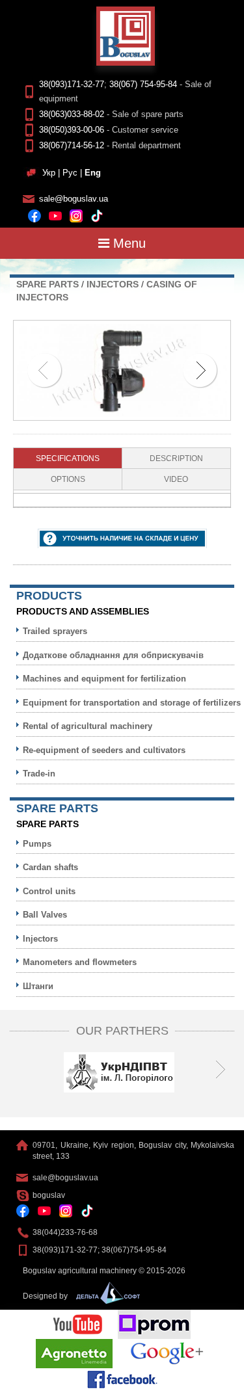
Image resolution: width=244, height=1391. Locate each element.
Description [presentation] (176, 458)
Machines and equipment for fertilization (104, 678)
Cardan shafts (50, 867)
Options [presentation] (68, 479)
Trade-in (39, 773)
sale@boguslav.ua (73, 199)
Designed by (46, 1296)
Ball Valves (45, 915)
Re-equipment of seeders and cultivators (104, 750)
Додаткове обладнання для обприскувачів (113, 655)
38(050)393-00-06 (71, 130)
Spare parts (47, 284)
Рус (69, 173)
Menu (127, 243)
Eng (93, 173)
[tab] (68, 458)
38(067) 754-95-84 (143, 84)
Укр (48, 173)
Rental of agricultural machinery (87, 726)
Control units (49, 891)
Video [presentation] (176, 479)
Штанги (38, 986)
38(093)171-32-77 (71, 84)
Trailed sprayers (55, 631)
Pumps (37, 844)
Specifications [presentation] (68, 458)
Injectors (113, 284)
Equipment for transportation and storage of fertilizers (132, 703)
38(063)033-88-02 (71, 114)
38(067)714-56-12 (71, 145)
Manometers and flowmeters (80, 962)
